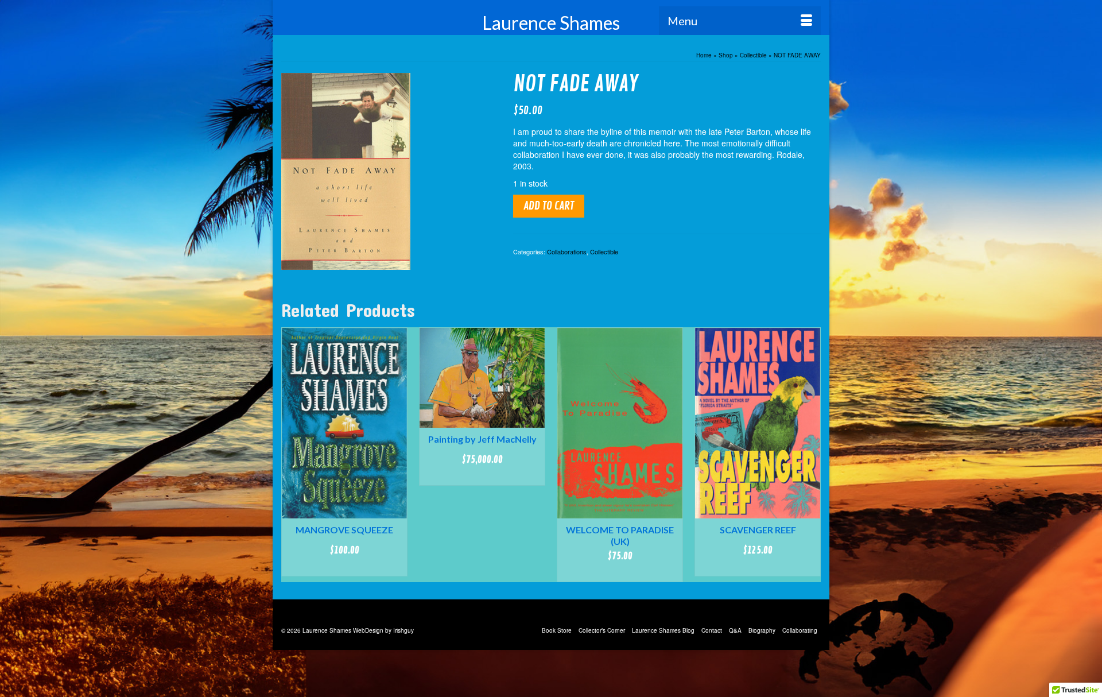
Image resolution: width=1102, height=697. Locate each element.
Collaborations (567, 251)
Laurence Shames (551, 22)
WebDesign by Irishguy (383, 630)
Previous (291, 455)
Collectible (604, 251)
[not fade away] (345, 170)
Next (811, 455)
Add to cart (548, 206)
